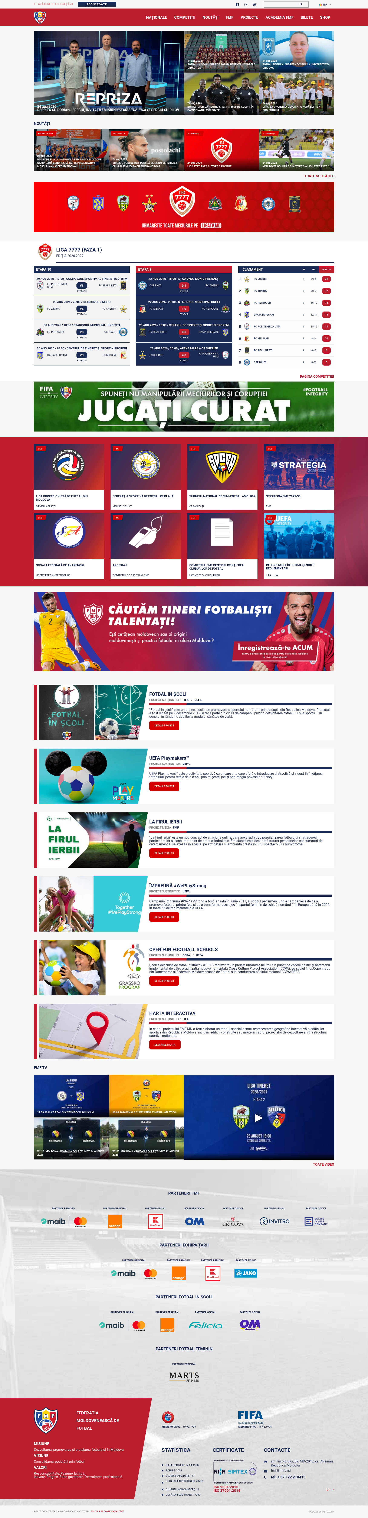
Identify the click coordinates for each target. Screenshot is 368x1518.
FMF (268, 506)
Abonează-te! (97, 4)
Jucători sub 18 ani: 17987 (184, 1494)
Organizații (196, 506)
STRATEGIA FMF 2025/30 (283, 496)
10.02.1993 (189, 1426)
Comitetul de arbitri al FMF (131, 575)
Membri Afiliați (46, 506)
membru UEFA (171, 1426)
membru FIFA (247, 1426)
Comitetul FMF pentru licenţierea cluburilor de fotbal (216, 566)
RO (325, 4)
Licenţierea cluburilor (204, 575)
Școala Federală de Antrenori (60, 565)
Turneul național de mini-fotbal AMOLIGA (222, 496)
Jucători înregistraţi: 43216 (184, 1483)
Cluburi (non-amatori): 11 (183, 1489)
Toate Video (323, 1164)
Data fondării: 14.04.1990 (183, 1465)
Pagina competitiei (317, 376)
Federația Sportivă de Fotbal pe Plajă (143, 496)
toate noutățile (319, 176)
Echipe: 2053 (174, 1470)
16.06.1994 (265, 1426)
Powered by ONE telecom (321, 1512)
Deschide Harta (164, 1044)
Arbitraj (120, 565)
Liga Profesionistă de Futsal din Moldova (62, 498)
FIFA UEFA (272, 575)
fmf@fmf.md (281, 1470)
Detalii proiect (164, 725)
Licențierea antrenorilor (53, 575)
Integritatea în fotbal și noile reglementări (290, 566)
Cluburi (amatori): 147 (181, 1475)
